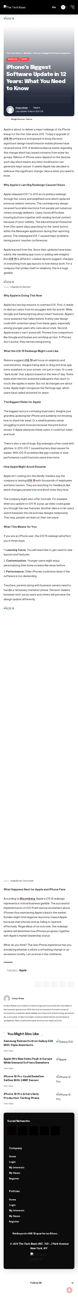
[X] (51, 1283)
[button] (47, 7)
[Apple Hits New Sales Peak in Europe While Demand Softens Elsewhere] (65, 1062)
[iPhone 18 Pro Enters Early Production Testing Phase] (65, 1097)
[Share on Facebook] (14, 99)
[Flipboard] (68, 1283)
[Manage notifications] (69, 1290)
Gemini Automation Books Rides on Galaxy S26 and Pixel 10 (36, 1234)
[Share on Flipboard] (25, 99)
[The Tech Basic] (15, 7)
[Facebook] (47, 1283)
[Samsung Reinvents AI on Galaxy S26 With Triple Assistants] (65, 1044)
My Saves (14, 1173)
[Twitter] (22, 1130)
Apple (23, 970)
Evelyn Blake (22, 108)
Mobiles (12, 59)
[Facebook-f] (11, 1130)
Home (12, 1157)
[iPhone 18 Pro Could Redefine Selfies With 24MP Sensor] (65, 1080)
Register (14, 1179)
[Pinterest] (44, 1130)
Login (12, 1162)
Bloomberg (27, 898)
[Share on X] (20, 99)
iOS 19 (8, 138)
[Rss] (55, 1130)
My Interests (16, 1168)
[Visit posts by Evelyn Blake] (7, 998)
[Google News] (55, 1283)
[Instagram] (33, 1130)
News (24, 59)
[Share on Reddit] (54, 984)
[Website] (73, 998)
